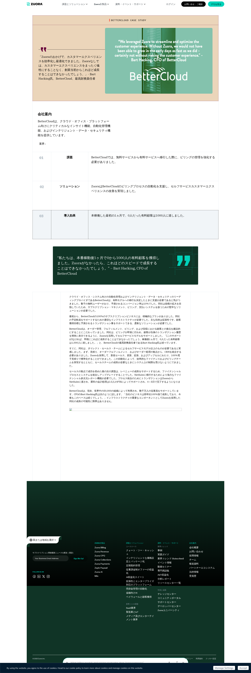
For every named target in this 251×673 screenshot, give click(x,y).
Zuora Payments (102, 563)
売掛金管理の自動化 (136, 588)
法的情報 (194, 571)
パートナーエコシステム (202, 567)
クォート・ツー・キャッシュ (140, 552)
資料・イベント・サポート (129, 4)
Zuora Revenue (102, 551)
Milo (96, 575)
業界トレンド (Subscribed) (171, 558)
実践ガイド (163, 554)
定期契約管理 (133, 565)
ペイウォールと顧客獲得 (139, 596)
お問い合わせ (196, 551)
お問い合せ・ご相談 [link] (193, 4)
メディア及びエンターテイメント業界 (140, 617)
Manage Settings (224, 667)
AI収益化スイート (135, 576)
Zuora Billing (100, 547)
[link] (34, 4)
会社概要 (194, 547)
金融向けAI (131, 592)
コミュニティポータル (169, 597)
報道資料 (194, 563)
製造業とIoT (132, 611)
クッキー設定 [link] (211, 658)
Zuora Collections (103, 559)
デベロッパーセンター (169, 606)
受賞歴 (192, 575)
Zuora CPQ (100, 555)
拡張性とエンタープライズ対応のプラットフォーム (140, 582)
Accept (243, 667)
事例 (160, 550)
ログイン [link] (170, 4)
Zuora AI (98, 571)
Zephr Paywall (101, 567)
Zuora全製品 (100, 4)
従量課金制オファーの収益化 (140, 571)
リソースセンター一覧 (169, 582)
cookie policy (75, 668)
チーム (192, 559)
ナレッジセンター (167, 593)
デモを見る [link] (216, 4)
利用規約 (199, 658)
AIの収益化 (163, 574)
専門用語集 (163, 570)
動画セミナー (165, 566)
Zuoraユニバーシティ (168, 610)
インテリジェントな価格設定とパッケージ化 (140, 559)
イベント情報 (165, 562)
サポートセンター (167, 601)
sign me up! (79, 558)
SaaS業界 (131, 607)
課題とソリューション (73, 4)
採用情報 (194, 555)
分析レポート (165, 578)
